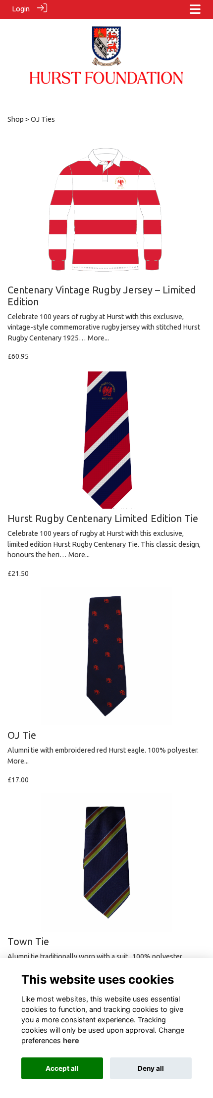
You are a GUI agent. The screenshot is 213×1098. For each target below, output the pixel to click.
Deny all (151, 1068)
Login (21, 9)
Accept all (62, 1068)
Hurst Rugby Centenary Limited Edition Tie (102, 518)
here (71, 1040)
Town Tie (28, 941)
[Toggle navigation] (195, 9)
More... (98, 338)
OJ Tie (21, 735)
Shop (15, 119)
